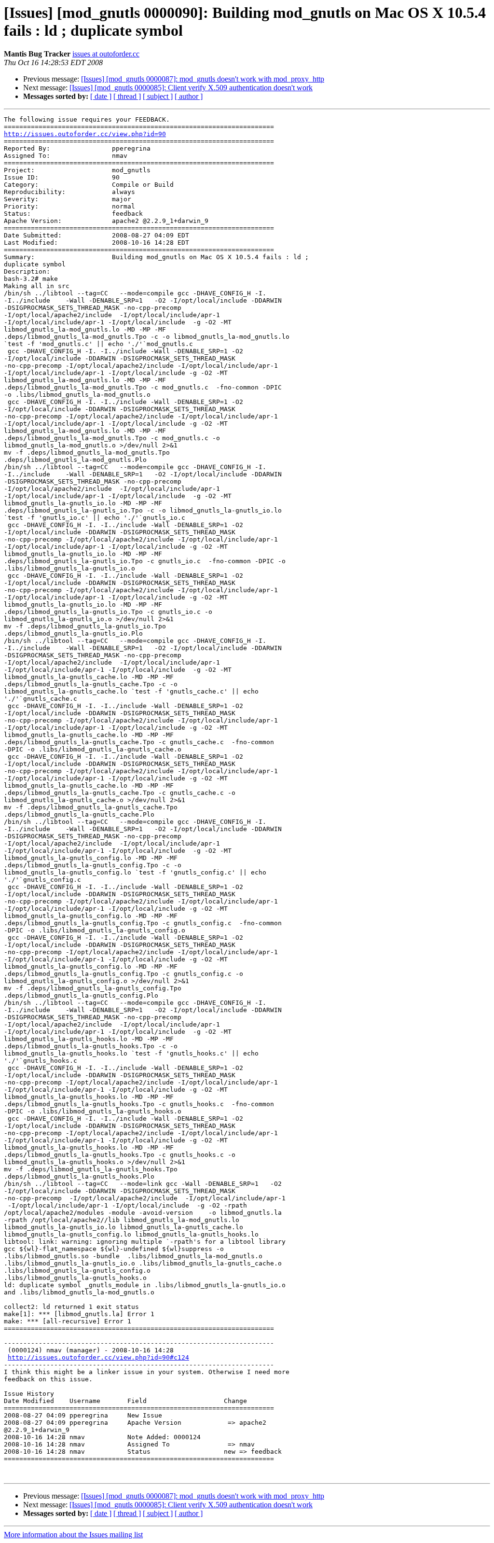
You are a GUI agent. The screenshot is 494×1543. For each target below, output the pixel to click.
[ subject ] (158, 96)
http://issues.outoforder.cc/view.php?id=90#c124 (98, 1357)
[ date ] (100, 96)
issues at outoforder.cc (105, 54)
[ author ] (189, 96)
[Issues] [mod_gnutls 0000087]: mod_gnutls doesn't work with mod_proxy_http (202, 79)
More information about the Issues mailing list (73, 1534)
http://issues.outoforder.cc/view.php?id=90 (85, 134)
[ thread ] (127, 96)
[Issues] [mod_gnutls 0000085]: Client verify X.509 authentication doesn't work (191, 87)
